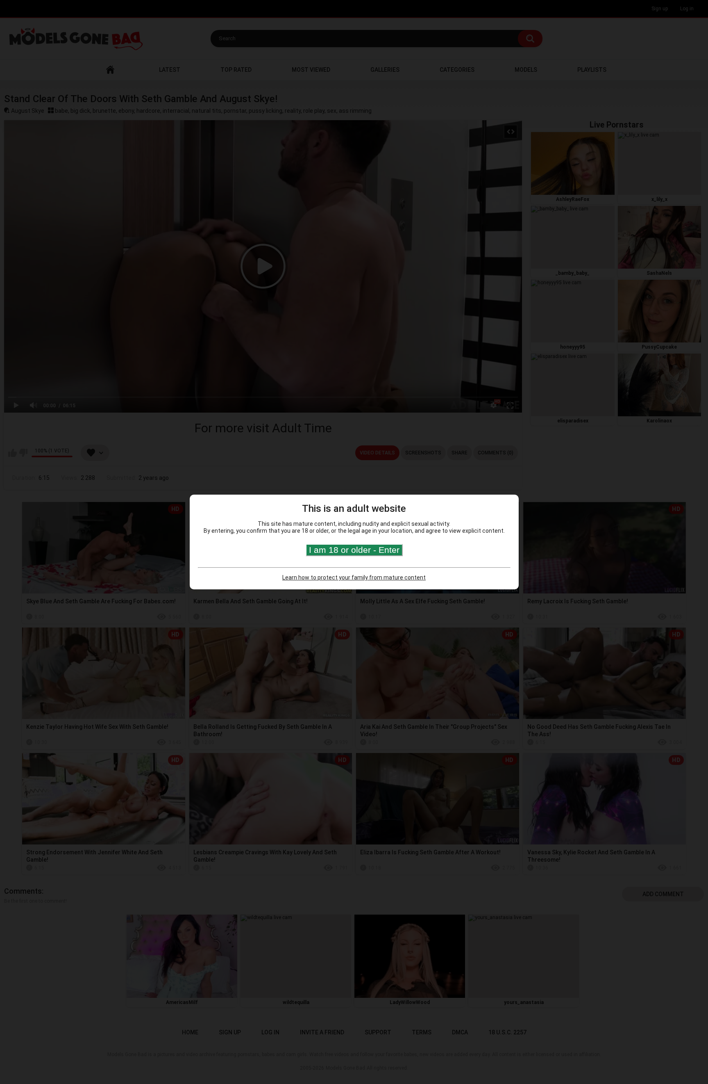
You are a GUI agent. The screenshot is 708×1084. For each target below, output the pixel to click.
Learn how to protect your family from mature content (354, 577)
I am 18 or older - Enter (354, 550)
